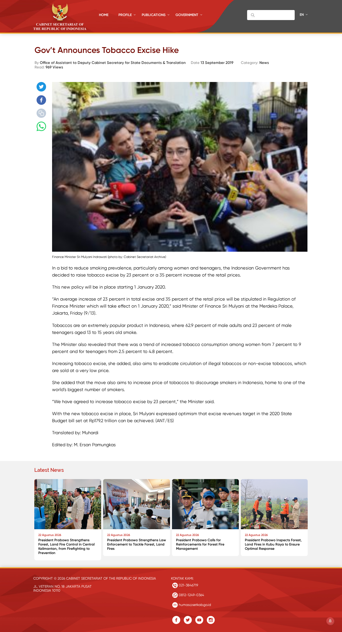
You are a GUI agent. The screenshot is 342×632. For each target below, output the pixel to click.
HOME (103, 15)
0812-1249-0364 (191, 595)
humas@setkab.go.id (194, 605)
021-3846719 (188, 585)
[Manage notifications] (330, 621)
